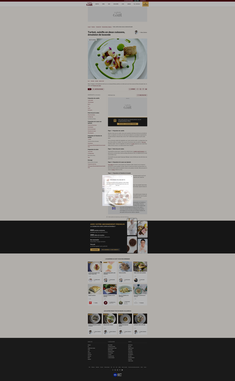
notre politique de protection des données (117, 197)
